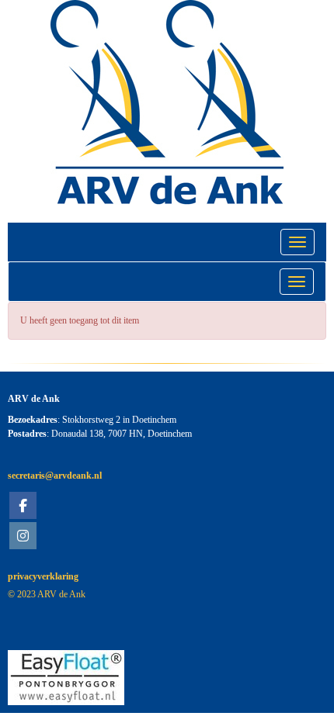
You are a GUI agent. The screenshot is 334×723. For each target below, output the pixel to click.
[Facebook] (23, 507)
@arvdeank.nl (55, 475)
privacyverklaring (43, 576)
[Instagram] (23, 537)
